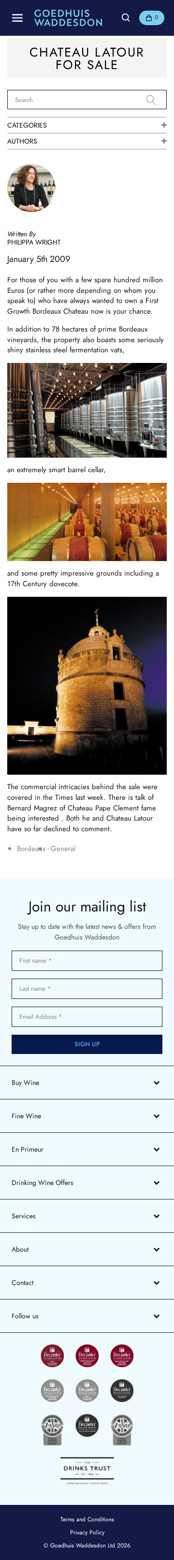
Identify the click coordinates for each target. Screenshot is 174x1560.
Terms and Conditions (87, 1519)
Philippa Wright (34, 242)
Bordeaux (31, 848)
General (63, 848)
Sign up (87, 1044)
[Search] (156, 100)
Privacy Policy (87, 1532)
